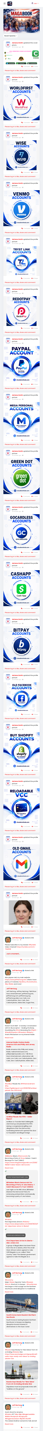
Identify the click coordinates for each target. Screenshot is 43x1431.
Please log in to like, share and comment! (20, 70)
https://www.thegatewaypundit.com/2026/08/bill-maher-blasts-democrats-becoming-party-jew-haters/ (21, 1164)
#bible (10, 984)
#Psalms (8, 1414)
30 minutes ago (16, 785)
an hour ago (15, 897)
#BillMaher (9, 1156)
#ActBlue (8, 1084)
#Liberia (26, 1222)
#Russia (8, 1350)
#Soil (18, 1030)
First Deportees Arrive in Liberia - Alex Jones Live (19, 1242)
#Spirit (33, 1030)
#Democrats (23, 1156)
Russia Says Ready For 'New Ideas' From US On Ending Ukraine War (20, 1383)
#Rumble (32, 945)
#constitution (31, 982)
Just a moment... (13, 954)
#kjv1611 (22, 1419)
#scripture (14, 1416)
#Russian (29, 1282)
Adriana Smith (17, 43)
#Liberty (30, 1032)
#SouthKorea (32, 1284)
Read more (9, 1038)
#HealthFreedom (11, 1032)
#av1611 (28, 1419)
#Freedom (22, 1032)
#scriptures (23, 1416)
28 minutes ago (16, 47)
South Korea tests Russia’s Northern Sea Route (21, 1316)
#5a (6, 1086)
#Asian (12, 1282)
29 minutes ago (16, 293)
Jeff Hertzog (17, 938)
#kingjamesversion (12, 1419)
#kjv (6, 984)
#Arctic (8, 1284)
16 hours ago (15, 1407)
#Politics (8, 1219)
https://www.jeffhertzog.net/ (16, 980)
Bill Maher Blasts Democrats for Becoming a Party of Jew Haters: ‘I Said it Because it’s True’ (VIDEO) (20, 1184)
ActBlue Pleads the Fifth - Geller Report (19, 1118)
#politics (22, 982)
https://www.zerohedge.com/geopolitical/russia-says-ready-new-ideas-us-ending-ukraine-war (21, 1356)
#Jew (23, 1158)
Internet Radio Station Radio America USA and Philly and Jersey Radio (20, 1044)
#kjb (20, 1414)
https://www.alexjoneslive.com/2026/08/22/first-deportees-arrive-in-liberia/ (21, 1225)
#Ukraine (15, 1352)
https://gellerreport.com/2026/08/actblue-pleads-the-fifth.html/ (21, 1089)
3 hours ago (15, 940)
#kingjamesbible (28, 1414)
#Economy (9, 1280)
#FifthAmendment (28, 1084)
